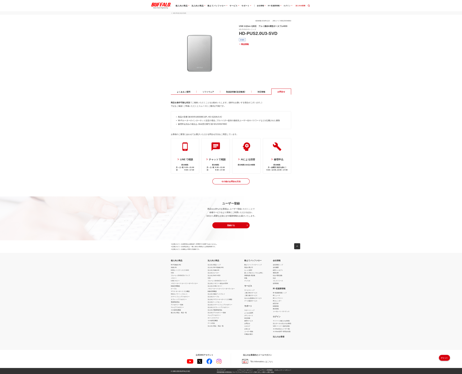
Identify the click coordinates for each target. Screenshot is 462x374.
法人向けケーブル (213, 296)
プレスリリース (278, 281)
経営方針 (276, 303)
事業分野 (276, 273)
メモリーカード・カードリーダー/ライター (184, 283)
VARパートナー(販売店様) (281, 326)
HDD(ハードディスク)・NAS (180, 270)
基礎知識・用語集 (249, 275)
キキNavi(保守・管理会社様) (282, 331)
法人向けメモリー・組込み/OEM (218, 283)
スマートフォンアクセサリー (180, 296)
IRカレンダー (277, 301)
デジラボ (247, 281)
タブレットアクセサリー (179, 299)
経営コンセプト (278, 270)
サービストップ (249, 290)
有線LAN (174, 267)
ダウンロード (248, 315)
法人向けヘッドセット (215, 302)
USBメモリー (175, 281)
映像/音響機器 (175, 286)
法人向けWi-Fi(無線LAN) (216, 267)
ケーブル (174, 289)
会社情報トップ (278, 265)
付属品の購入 (248, 334)
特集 (245, 278)
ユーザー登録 (248, 331)
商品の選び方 (248, 267)
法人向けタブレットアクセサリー (218, 307)
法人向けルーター (213, 273)
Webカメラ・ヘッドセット (179, 294)
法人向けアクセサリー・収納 (217, 312)
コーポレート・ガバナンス (281, 311)
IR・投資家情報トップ (280, 293)
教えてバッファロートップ (253, 265)
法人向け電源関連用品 (215, 310)
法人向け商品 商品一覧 (216, 326)
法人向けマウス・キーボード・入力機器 (220, 299)
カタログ (247, 326)
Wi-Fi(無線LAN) (176, 265)
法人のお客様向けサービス (253, 298)
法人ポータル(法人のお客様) (282, 323)
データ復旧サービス (250, 301)
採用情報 (276, 283)
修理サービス (248, 321)
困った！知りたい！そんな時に (253, 273)
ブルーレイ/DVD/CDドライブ (180, 275)
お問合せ (247, 323)
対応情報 (247, 318)
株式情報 (276, 309)
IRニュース (276, 295)
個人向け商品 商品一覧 (179, 312)
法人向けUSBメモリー (215, 286)
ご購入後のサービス (250, 295)
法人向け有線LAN (213, 270)
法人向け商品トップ (214, 265)
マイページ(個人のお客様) (281, 321)
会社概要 (276, 267)
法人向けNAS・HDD (214, 275)
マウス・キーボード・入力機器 (180, 291)
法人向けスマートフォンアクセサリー (220, 305)
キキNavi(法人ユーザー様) (281, 329)
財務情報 (276, 306)
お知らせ (247, 329)
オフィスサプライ (213, 318)
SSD (172, 273)
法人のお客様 (278, 336)
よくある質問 (248, 313)
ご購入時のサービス (250, 293)
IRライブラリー (278, 298)
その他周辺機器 (176, 310)
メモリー (174, 278)
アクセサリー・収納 (177, 305)
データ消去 (211, 323)
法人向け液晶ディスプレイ (216, 294)
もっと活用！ (248, 270)
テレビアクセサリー (177, 307)
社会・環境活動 (277, 275)
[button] (231, 181)
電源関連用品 (175, 302)
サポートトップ (249, 310)
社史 (274, 278)
